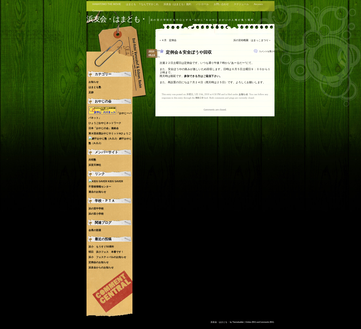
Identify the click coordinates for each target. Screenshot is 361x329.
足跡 (91, 92)
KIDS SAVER (115, 181)
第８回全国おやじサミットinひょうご (110, 133)
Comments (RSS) (267, 322)
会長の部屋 (95, 230)
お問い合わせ (221, 4)
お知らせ (243, 94)
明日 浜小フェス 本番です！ (106, 251)
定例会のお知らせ (99, 262)
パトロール (202, 4)
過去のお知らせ (97, 191)
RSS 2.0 (199, 98)
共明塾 (92, 159)
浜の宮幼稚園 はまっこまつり (250, 40)
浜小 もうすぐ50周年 (101, 246)
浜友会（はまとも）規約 (177, 4)
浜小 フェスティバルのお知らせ (107, 257)
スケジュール (241, 4)
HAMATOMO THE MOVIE (106, 4)
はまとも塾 (95, 87)
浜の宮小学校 (96, 213)
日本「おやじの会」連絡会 (104, 128)
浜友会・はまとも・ (116, 19)
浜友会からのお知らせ (101, 267)
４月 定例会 (169, 40)
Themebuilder (238, 322)
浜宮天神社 (95, 164)
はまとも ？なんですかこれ (142, 4)
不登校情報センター (100, 186)
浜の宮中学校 (96, 208)
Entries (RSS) (251, 322)
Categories (97, 10)
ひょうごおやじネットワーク (105, 123)
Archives (258, 4)
